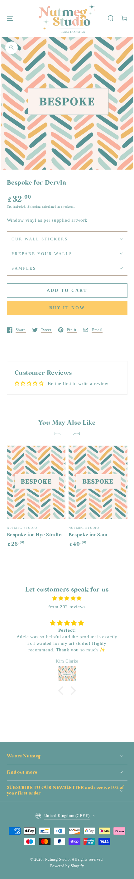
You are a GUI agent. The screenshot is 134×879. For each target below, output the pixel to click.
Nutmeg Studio (57, 859)
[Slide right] (74, 434)
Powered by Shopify (67, 866)
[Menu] (10, 18)
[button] (110, 18)
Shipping (34, 206)
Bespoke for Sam (88, 535)
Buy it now (67, 308)
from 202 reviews (67, 606)
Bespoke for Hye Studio (34, 535)
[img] (67, 598)
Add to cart (67, 290)
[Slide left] (60, 434)
